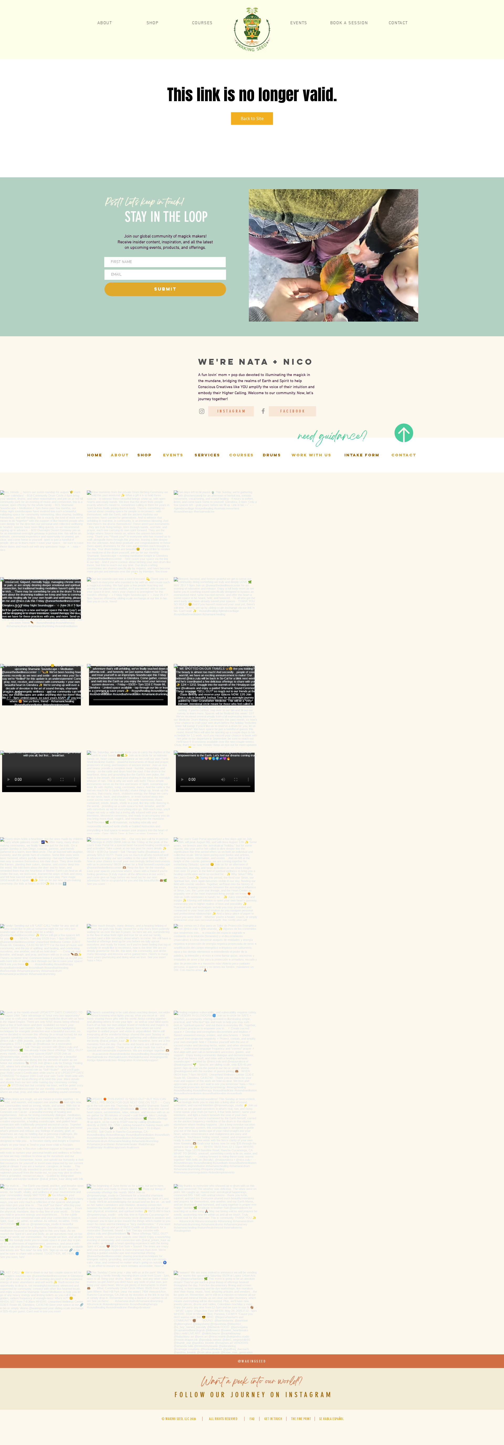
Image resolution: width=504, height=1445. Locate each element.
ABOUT (120, 454)
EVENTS (173, 454)
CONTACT (403, 454)
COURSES (241, 454)
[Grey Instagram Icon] (201, 411)
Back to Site (252, 118)
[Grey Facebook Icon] (263, 411)
